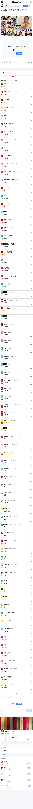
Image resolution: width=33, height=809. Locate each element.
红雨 (5, 348)
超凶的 (5, 316)
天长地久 (6, 404)
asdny (5, 548)
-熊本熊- (7, 731)
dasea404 (6, 785)
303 (5, 779)
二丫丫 (5, 220)
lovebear (6, 436)
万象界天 (6, 107)
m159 (5, 612)
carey (5, 500)
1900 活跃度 (13, 733)
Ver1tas (6, 588)
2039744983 (7, 380)
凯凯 (5, 484)
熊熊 (5, 492)
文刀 (5, 147)
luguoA (6, 540)
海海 (5, 332)
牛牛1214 (6, 276)
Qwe (5, 155)
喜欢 (5, 88)
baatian (6, 468)
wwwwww (6, 596)
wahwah (6, 773)
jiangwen (6, 524)
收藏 (30, 62)
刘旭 (5, 91)
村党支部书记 (7, 179)
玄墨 (5, 388)
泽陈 (5, 372)
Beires (5, 460)
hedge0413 (7, 628)
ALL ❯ (30, 758)
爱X (4, 212)
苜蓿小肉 (6, 300)
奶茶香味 (6, 228)
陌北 (5, 412)
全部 (3, 73)
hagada (6, 620)
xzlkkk (5, 123)
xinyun (5, 660)
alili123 (5, 767)
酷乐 (5, 364)
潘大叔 (5, 580)
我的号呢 (6, 444)
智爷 (5, 340)
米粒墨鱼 (6, 516)
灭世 (5, 115)
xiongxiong (7, 163)
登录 (13, 53)
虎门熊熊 (6, 668)
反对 (7, 88)
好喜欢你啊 (6, 268)
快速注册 (19, 704)
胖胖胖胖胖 (6, 604)
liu (4, 99)
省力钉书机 (6, 244)
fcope (5, 685)
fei (4, 284)
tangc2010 (6, 356)
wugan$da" (7, 532)
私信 (30, 5)
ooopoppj (6, 139)
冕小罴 (5, 476)
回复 (31, 88)
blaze (5, 420)
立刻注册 (19, 53)
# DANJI (9, 73)
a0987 (5, 428)
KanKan (6, 324)
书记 (5, 131)
